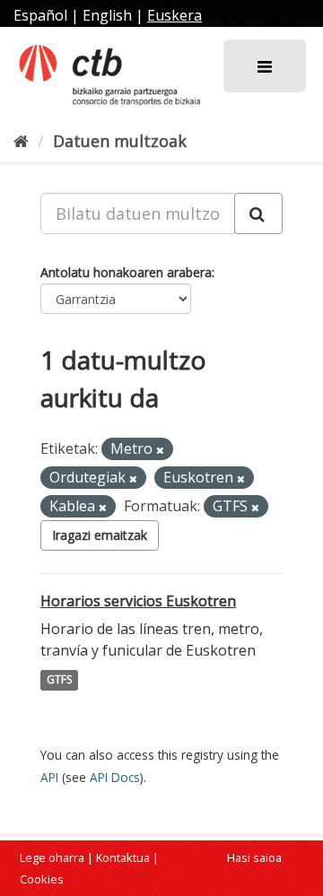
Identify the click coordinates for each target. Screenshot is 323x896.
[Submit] (258, 213)
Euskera (174, 15)
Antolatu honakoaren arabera (126, 272)
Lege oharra (52, 857)
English (107, 15)
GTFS (59, 680)
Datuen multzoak (120, 141)
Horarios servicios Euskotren (138, 601)
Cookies (42, 879)
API (49, 777)
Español (40, 15)
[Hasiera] (21, 141)
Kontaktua (123, 857)
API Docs (115, 777)
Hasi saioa (254, 857)
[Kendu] (160, 450)
